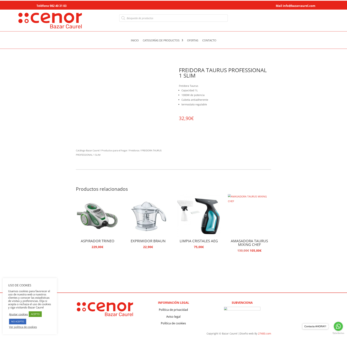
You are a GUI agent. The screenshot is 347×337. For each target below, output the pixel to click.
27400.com (264, 333)
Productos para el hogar (114, 150)
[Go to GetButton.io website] (338, 333)
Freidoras (134, 150)
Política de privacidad (173, 310)
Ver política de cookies (23, 327)
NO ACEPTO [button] (17, 321)
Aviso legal (173, 317)
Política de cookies (173, 323)
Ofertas (192, 40)
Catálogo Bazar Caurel (87, 150)
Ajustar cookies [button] (18, 314)
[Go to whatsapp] (338, 326)
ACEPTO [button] (35, 314)
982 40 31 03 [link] (58, 6)
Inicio (135, 40)
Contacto (209, 40)
